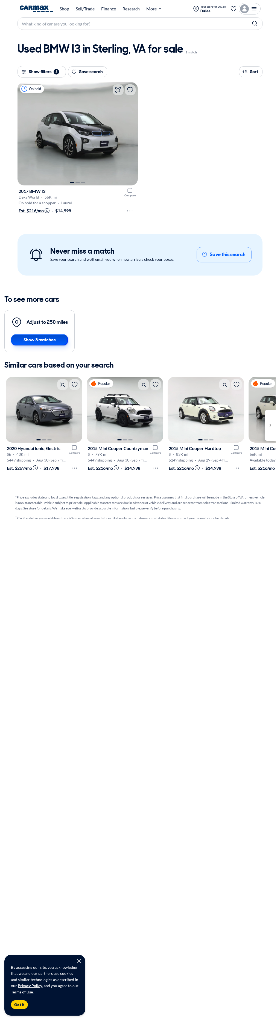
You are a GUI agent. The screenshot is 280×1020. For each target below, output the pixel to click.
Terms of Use (22, 992)
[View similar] (118, 89)
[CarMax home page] (36, 8)
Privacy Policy (30, 985)
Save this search (228, 254)
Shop (64, 8)
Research (131, 8)
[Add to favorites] (130, 89)
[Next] (131, 134)
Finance (108, 8)
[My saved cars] (233, 8)
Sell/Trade (85, 8)
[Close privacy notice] (79, 961)
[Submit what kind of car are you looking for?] (254, 24)
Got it (19, 1004)
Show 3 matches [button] (40, 340)
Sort (254, 72)
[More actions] (130, 211)
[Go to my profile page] (249, 8)
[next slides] (270, 425)
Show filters (43, 72)
